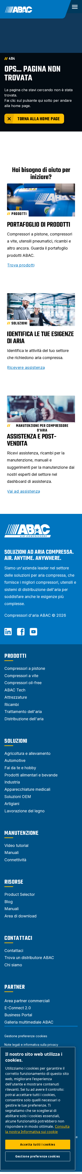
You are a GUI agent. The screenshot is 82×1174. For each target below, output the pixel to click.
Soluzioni (15, 741)
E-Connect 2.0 (17, 1007)
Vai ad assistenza (23, 491)
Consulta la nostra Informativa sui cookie (37, 1129)
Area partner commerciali (27, 1000)
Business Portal (18, 1015)
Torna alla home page (38, 119)
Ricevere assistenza (26, 367)
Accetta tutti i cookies (37, 1144)
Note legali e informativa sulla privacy (31, 1044)
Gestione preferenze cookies (25, 1036)
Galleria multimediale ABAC (28, 1022)
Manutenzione (21, 833)
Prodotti (15, 656)
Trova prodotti (21, 265)
